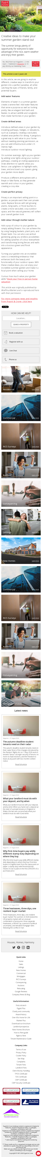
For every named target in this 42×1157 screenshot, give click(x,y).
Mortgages (21, 976)
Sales (21, 964)
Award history (21, 1014)
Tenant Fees (21, 1064)
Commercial (21, 973)
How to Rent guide (21, 1032)
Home (21, 961)
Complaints (21, 1061)
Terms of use (21, 1049)
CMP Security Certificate (21, 1083)
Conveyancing (21, 982)
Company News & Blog (21, 994)
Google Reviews (21, 991)
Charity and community (21, 1011)
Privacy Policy (21, 1052)
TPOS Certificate (21, 1074)
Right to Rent (21, 1035)
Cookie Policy (21, 1055)
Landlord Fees (21, 1068)
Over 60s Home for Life (21, 1017)
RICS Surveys (21, 979)
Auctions (21, 985)
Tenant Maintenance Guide (21, 1039)
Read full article (21, 764)
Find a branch (21, 1005)
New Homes (21, 970)
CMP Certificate (21, 1080)
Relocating (21, 988)
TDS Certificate (21, 1077)
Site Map (21, 1058)
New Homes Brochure (21, 1029)
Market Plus (21, 1020)
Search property (21, 324)
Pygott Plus (21, 1008)
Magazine (20, 64)
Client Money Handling (21, 1071)
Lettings (21, 967)
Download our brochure (21, 1023)
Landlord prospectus (21, 1026)
